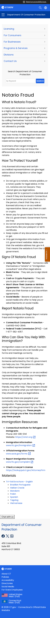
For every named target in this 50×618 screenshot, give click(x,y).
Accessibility (8, 580)
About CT (6, 573)
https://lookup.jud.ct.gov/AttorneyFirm (25, 470)
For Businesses (12, 41)
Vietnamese (16, 503)
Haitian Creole (17, 487)
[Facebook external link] (3, 535)
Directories (7, 583)
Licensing (9, 28)
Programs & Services (16, 48)
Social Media (8, 586)
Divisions (9, 54)
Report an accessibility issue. (36, 2)
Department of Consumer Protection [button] (14, 14)
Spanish (14, 497)
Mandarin (15, 490)
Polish (13, 493)
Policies (5, 576)
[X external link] (8, 535)
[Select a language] (45, 7)
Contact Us (10, 61)
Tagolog (14, 500)
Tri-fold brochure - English (19, 481)
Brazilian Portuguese (20, 484)
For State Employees (12, 589)
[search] (40, 7)
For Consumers (12, 35)
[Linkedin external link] (11, 535)
